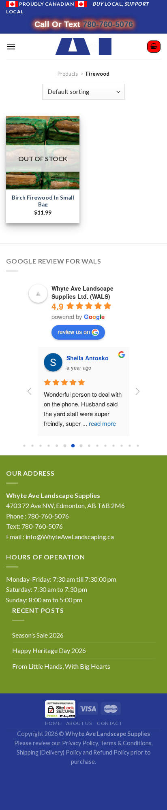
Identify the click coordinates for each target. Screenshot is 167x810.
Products (68, 73)
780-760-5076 (108, 24)
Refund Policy (111, 752)
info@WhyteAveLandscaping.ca (70, 536)
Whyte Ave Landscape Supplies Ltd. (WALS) (82, 292)
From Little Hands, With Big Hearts (61, 666)
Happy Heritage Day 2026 (49, 650)
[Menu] (11, 46)
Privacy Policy (80, 743)
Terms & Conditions (126, 743)
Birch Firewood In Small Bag (43, 201)
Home (53, 723)
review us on (74, 331)
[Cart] (154, 46)
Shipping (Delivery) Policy (49, 752)
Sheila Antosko (87, 358)
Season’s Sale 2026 (38, 635)
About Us (79, 723)
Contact (109, 723)
